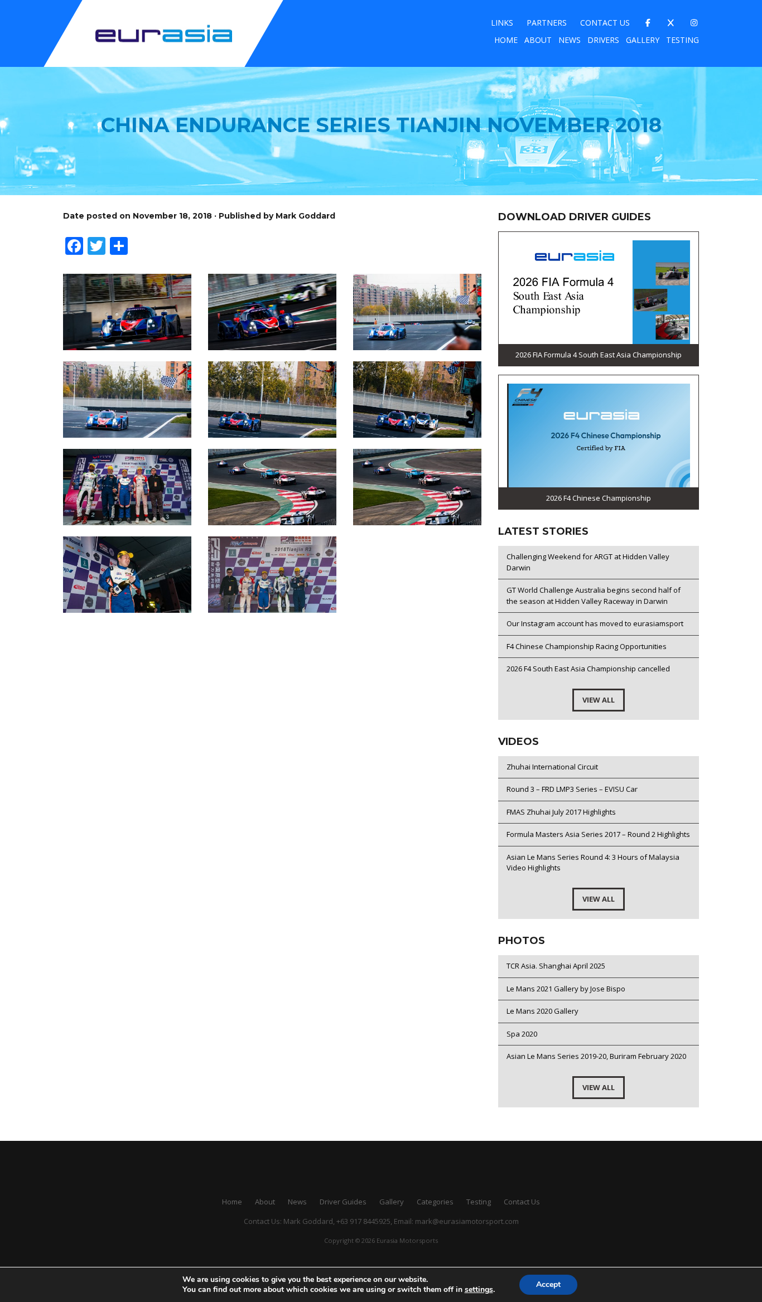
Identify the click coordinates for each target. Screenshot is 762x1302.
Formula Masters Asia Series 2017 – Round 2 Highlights (598, 834)
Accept (548, 1284)
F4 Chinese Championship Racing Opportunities (587, 646)
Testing (682, 40)
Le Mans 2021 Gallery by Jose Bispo (566, 989)
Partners (547, 22)
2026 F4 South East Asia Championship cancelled (588, 669)
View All (598, 700)
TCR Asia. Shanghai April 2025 (556, 966)
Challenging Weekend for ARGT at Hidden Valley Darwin (588, 562)
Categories (435, 1202)
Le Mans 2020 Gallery (542, 1011)
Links (502, 22)
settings (479, 1290)
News (569, 40)
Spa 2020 (522, 1034)
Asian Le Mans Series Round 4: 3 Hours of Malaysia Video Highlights (593, 862)
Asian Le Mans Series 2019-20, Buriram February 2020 (596, 1056)
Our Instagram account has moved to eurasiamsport (595, 623)
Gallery (642, 40)
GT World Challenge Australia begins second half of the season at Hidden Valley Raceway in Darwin (594, 595)
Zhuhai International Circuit (552, 767)
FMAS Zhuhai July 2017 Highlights (561, 812)
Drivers (603, 40)
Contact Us (605, 22)
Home (506, 40)
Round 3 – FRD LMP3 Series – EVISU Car (572, 789)
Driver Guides (343, 1202)
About (538, 40)
